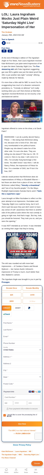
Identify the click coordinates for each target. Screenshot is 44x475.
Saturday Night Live (31, 454)
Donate (37, 463)
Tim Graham (7, 32)
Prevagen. (6, 282)
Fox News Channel (9, 458)
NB (30, 451)
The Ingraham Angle (9, 454)
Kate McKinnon (7, 451)
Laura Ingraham (21, 451)
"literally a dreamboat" (30, 185)
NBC (20, 454)
